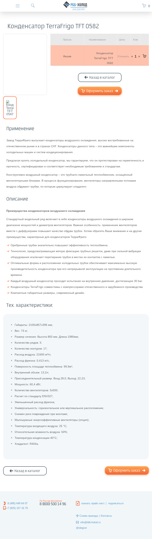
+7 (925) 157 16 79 (17, 508)
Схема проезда (89, 515)
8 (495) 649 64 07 (18, 503)
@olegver (81, 527)
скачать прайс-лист (92, 503)
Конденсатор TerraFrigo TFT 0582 (103, 58)
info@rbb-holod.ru (90, 522)
